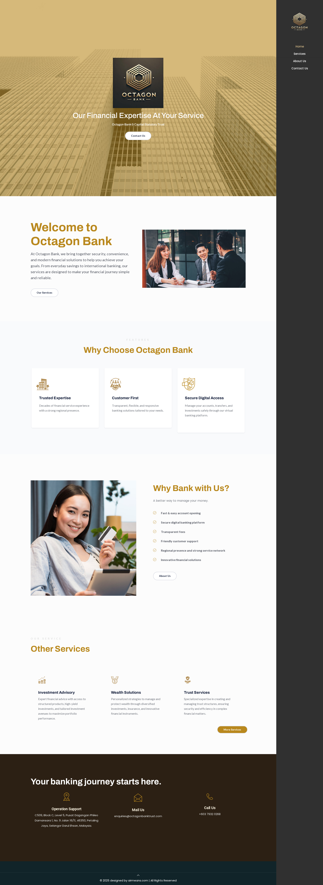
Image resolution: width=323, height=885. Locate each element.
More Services (232, 729)
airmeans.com (138, 880)
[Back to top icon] (138, 875)
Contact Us (138, 135)
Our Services (44, 292)
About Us (165, 575)
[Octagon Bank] (299, 21)
